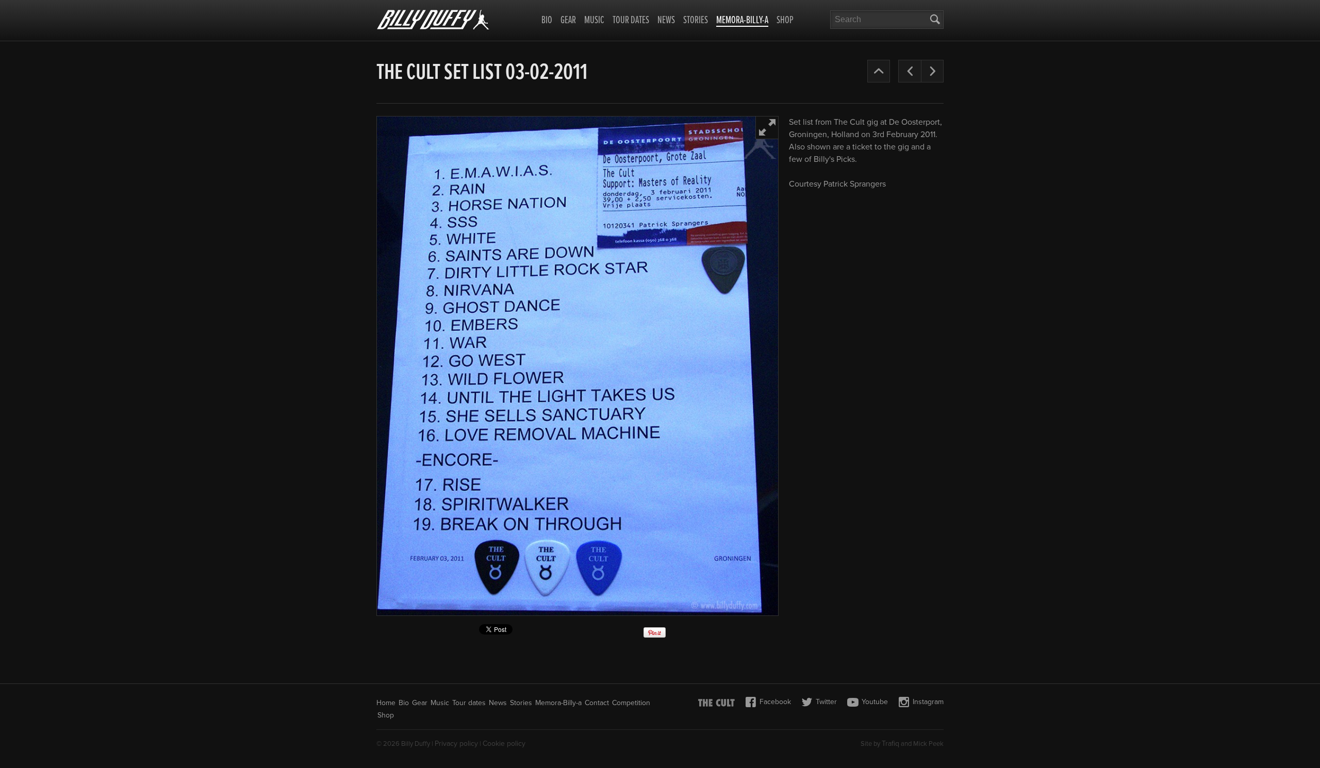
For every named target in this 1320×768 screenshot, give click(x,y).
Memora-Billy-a (742, 21)
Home (385, 702)
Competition (631, 702)
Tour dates (631, 20)
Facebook (775, 701)
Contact (597, 702)
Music (594, 20)
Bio (546, 20)
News (666, 20)
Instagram (928, 701)
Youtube (875, 701)
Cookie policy (504, 743)
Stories (695, 20)
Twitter (826, 701)
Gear (568, 20)
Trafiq (890, 743)
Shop (785, 20)
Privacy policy (456, 743)
